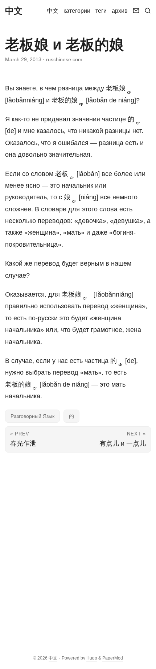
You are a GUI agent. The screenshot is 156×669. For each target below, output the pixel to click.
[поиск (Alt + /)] (147, 11)
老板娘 (116, 88)
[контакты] (136, 11)
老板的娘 (65, 100)
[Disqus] (78, 547)
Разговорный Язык (32, 416)
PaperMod (112, 658)
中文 (13, 11)
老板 (62, 173)
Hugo (91, 658)
